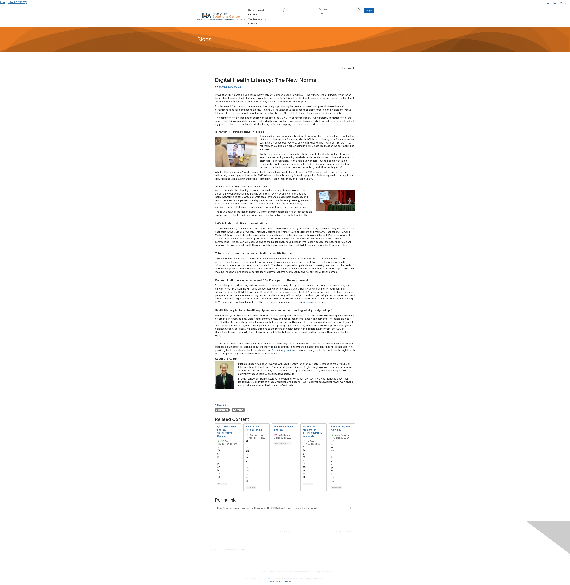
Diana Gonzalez (256, 435)
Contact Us (228, 560)
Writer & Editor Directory (326, 547)
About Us (228, 556)
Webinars (290, 561)
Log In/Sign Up (561, 3)
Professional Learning (269, 536)
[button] (262, 10)
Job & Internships (323, 544)
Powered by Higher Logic (285, 582)
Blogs (346, 539)
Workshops (291, 558)
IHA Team (225, 441)
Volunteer (319, 550)
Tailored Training (265, 558)
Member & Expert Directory (327, 542)
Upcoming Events (323, 561)
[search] (286, 10)
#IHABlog (220, 404)
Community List (322, 539)
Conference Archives (353, 542)
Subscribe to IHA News (228, 565)
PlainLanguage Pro (266, 544)
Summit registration (283, 350)
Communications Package (270, 547)
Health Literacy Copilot (296, 539)
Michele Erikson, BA (229, 86)
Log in (369, 10)
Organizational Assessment (270, 555)
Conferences (292, 555)
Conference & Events (296, 552)
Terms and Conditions (249, 571)
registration (309, 302)
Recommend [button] (348, 68)
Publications (291, 547)
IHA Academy (17, 2)
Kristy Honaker (284, 435)
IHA (2, 2)
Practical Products (295, 536)
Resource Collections (353, 547)
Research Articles (351, 544)
